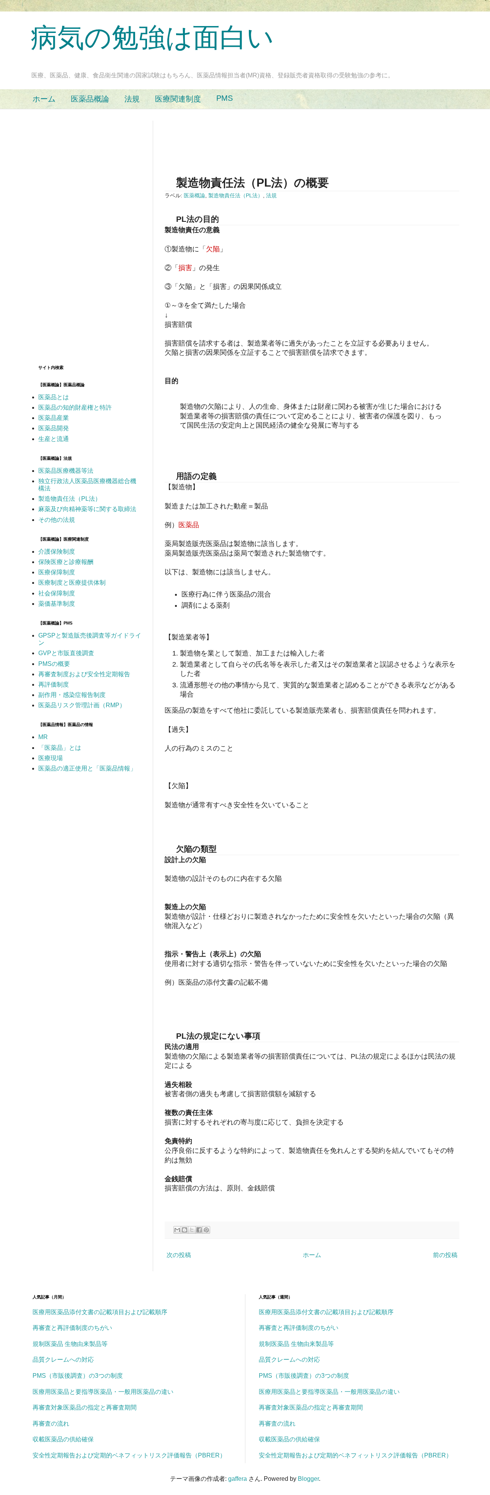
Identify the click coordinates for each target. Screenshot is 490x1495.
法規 (132, 99)
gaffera (237, 1478)
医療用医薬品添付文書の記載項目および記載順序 (100, 1312)
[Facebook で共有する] (199, 1230)
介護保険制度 (56, 551)
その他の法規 (56, 519)
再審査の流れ (51, 1423)
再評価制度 (53, 684)
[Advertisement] (304, 138)
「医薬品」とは (59, 747)
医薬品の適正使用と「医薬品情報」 (87, 768)
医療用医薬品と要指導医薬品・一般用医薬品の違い (103, 1391)
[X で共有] (192, 1230)
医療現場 (50, 758)
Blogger (308, 1478)
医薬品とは (53, 397)
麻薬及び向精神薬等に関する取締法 (87, 509)
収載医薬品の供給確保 (63, 1439)
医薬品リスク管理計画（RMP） (82, 705)
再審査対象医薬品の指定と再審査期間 (85, 1407)
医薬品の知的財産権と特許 (75, 407)
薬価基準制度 (56, 603)
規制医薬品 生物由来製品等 (70, 1344)
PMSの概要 (54, 664)
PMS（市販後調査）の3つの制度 (78, 1375)
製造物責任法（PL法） (235, 195)
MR (43, 737)
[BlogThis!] (184, 1230)
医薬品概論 (90, 99)
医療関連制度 (178, 99)
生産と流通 (53, 439)
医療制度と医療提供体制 (72, 582)
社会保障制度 (56, 593)
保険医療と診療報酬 (65, 562)
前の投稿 (445, 1255)
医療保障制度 (56, 572)
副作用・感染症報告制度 (72, 695)
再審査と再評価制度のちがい (72, 1328)
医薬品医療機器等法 (65, 470)
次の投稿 (179, 1255)
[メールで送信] (177, 1230)
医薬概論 (194, 195)
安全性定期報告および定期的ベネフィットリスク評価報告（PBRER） (129, 1455)
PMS (224, 98)
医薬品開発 (53, 428)
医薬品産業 (53, 418)
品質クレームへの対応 (63, 1359)
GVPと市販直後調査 (66, 653)
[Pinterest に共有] (206, 1230)
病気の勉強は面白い (152, 37)
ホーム (44, 99)
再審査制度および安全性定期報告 (84, 674)
